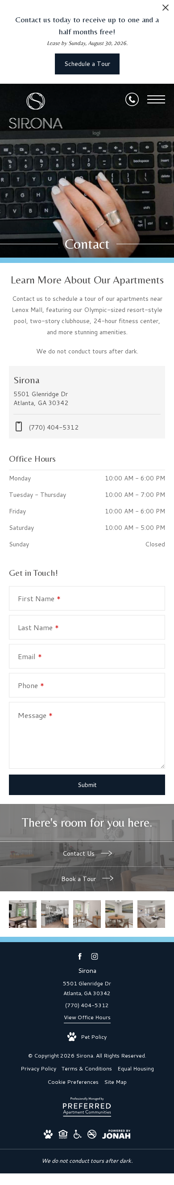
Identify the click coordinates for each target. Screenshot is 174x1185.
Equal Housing (135, 1068)
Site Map (115, 1082)
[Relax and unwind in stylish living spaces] (151, 914)
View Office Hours (87, 1017)
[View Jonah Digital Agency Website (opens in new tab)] (116, 1136)
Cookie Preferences (73, 1082)
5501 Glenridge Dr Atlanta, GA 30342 (87, 988)
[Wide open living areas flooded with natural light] (87, 914)
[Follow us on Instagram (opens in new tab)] (94, 956)
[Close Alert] (165, 10)
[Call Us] (132, 99)
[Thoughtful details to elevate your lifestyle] (119, 914)
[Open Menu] (156, 99)
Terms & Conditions (87, 1068)
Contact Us (79, 853)
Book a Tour (79, 878)
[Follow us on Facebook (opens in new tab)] (79, 956)
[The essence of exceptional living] (55, 914)
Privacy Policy (38, 1068)
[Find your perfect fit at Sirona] (23, 914)
